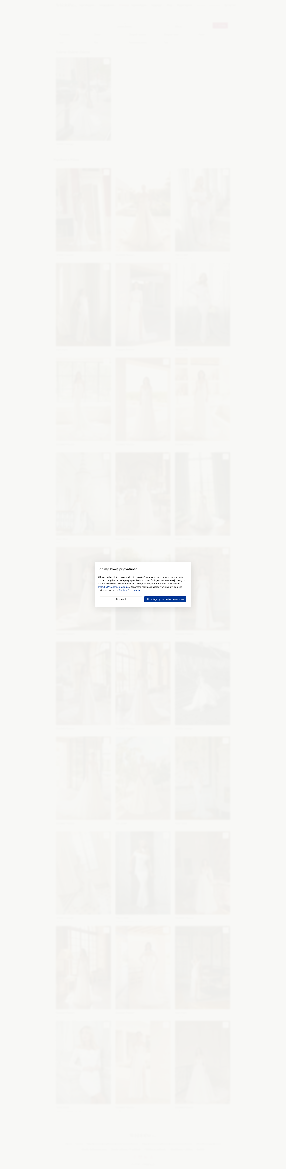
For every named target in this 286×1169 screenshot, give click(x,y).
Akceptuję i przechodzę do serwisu (165, 599)
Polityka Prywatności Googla (113, 587)
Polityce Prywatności (130, 590)
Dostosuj (121, 599)
